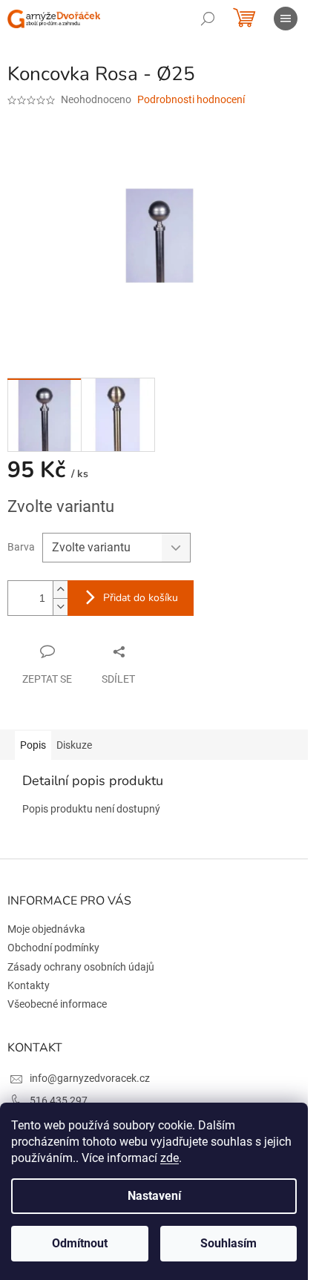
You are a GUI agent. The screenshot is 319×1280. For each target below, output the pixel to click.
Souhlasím (228, 1243)
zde (169, 1158)
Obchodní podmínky (53, 948)
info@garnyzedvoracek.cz (90, 1078)
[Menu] (285, 18)
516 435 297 (59, 1100)
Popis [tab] (33, 745)
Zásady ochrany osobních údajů (80, 967)
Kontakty (28, 985)
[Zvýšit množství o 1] (60, 589)
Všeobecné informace (57, 1004)
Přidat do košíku (140, 598)
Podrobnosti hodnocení (191, 99)
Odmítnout (80, 1243)
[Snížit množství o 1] (60, 606)
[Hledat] (208, 18)
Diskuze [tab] (74, 745)
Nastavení (154, 1196)
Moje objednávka (46, 929)
